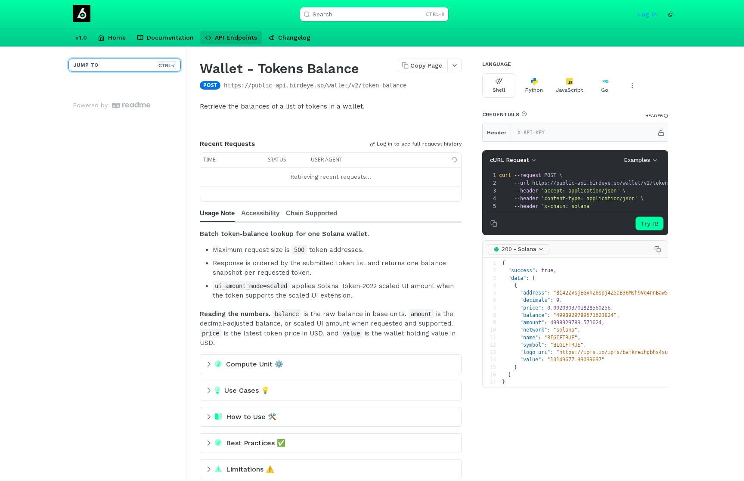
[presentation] (598, 190)
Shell (499, 90)
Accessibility (260, 213)
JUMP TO (123, 65)
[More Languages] (632, 85)
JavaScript (569, 90)
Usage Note (217, 213)
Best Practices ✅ (255, 443)
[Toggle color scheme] (671, 14)
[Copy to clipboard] (415, 86)
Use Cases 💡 (247, 390)
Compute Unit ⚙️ (254, 364)
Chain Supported (311, 213)
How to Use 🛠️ (251, 417)
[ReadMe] (131, 105)
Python (534, 90)
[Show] (661, 132)
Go (604, 90)
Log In (647, 14)
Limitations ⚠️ (250, 469)
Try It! (649, 223)
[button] (524, 114)
